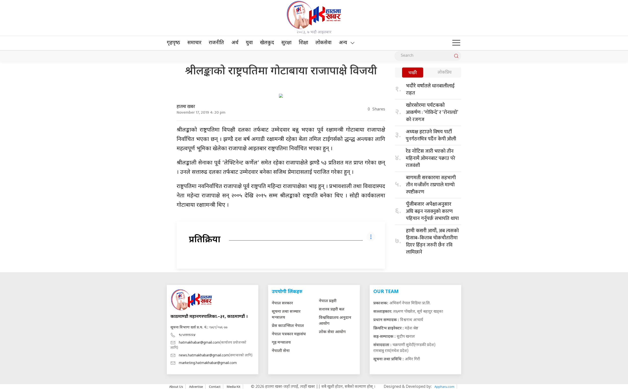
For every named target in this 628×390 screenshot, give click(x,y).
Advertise (196, 386)
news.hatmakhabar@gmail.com (204, 355)
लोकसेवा (323, 43)
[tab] (412, 73)
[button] (456, 43)
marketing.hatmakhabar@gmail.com (208, 363)
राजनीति (216, 43)
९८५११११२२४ (187, 335)
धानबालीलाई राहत (430, 89)
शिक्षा (303, 43)
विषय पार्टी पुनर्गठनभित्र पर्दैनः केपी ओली (431, 135)
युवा (249, 43)
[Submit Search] (456, 56)
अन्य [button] (343, 43)
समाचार (194, 43)
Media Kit (233, 386)
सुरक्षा (286, 43)
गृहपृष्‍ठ (173, 43)
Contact (215, 386)
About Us (176, 386)
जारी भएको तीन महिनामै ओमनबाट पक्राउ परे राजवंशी (430, 158)
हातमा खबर (186, 106)
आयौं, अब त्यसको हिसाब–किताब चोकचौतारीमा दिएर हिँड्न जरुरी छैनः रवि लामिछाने (432, 241)
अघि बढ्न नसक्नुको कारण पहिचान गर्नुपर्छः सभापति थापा (432, 212)
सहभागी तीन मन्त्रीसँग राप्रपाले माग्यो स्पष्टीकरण (431, 185)
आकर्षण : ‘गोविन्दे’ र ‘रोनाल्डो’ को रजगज (432, 113)
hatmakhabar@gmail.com (199, 342)
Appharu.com (444, 386)
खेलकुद (267, 43)
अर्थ (234, 43)
